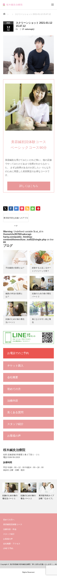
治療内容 (12, 400)
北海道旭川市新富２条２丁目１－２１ (23, 455)
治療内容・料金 (9, 529)
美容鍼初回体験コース (12, 524)
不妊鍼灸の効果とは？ (15, 268)
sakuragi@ (30, 29)
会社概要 (12, 377)
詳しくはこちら (28, 185)
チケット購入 (15, 365)
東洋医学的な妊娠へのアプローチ (15, 219)
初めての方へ (9, 520)
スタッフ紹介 (15, 424)
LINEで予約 (8, 548)
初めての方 (14, 389)
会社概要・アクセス (11, 544)
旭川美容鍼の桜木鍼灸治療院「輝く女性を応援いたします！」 (32, 564)
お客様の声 (14, 435)
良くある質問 (15, 412)
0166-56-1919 (13, 457)
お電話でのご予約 (18, 353)
